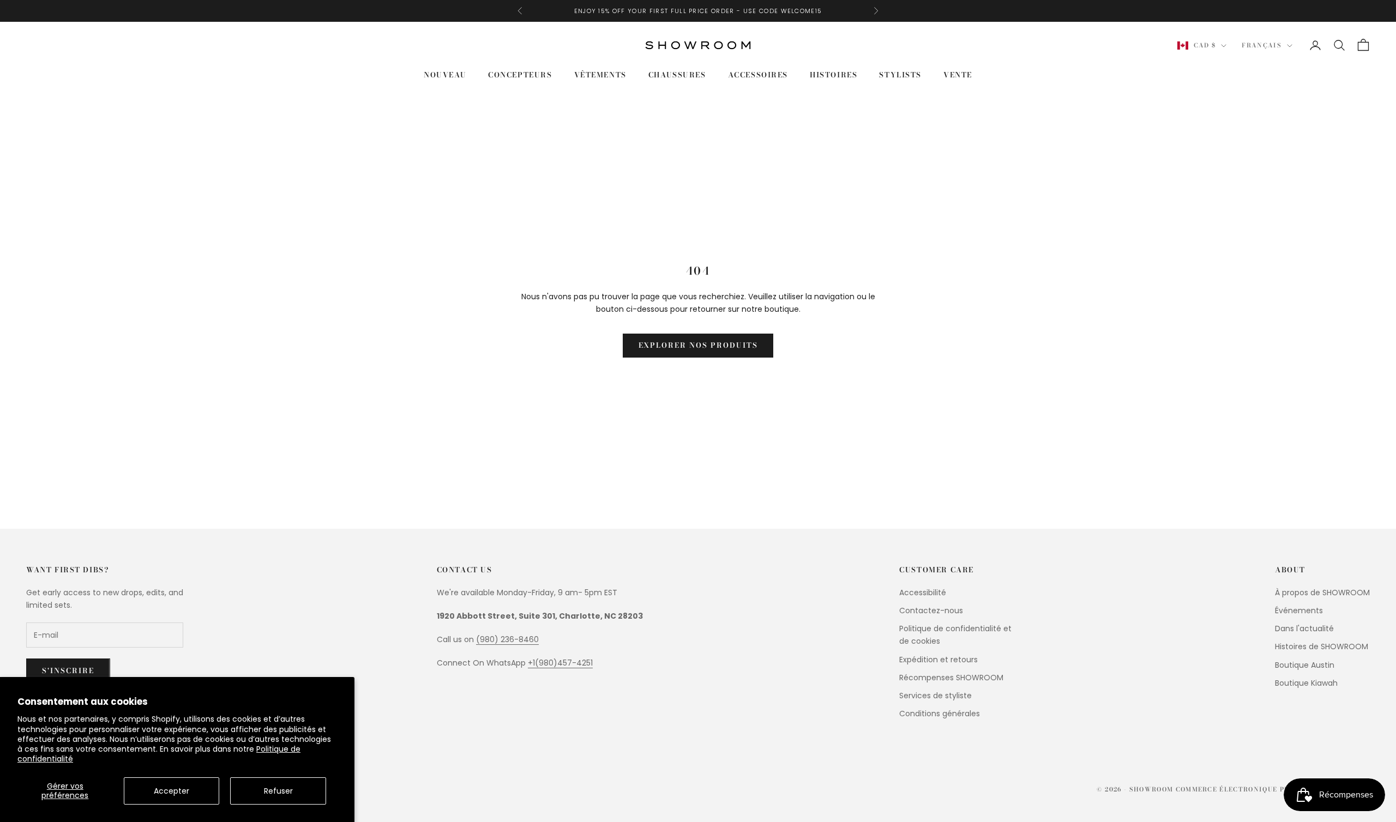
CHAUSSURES (677, 74)
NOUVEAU (445, 74)
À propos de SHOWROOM (1322, 592)
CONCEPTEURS (520, 74)
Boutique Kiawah (1306, 683)
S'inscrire (68, 670)
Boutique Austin (1304, 665)
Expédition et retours (938, 659)
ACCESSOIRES (758, 74)
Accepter (171, 790)
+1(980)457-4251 (560, 662)
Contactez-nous (931, 610)
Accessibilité (922, 592)
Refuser (278, 790)
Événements (1299, 610)
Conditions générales (939, 713)
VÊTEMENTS (600, 74)
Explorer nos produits (698, 345)
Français (1261, 45)
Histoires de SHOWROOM (1321, 646)
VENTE (957, 74)
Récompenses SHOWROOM (951, 677)
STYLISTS (900, 74)
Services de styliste (935, 695)
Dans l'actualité (1304, 628)
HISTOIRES (833, 74)
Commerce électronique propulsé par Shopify (1273, 789)
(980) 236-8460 (507, 639)
